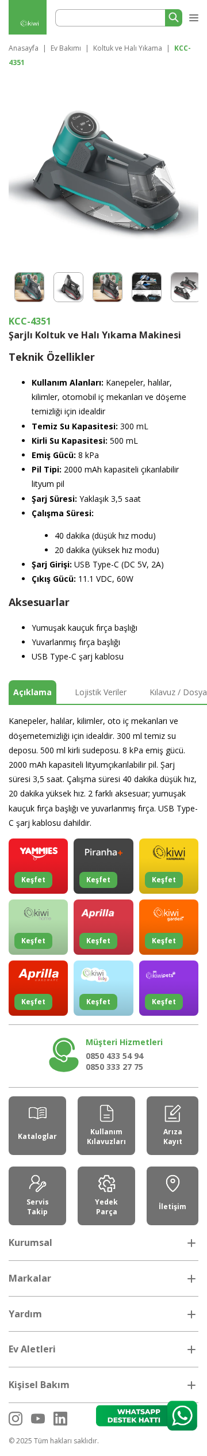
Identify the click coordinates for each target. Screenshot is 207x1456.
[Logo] (28, 23)
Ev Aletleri (32, 1349)
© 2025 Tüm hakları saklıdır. (54, 1441)
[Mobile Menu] (192, 15)
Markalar (30, 1278)
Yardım (25, 1314)
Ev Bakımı (66, 48)
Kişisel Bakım (39, 1384)
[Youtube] (38, 1418)
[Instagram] (15, 1418)
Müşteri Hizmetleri (124, 1041)
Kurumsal (30, 1242)
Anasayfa (24, 48)
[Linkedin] (60, 1418)
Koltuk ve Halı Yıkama (127, 48)
